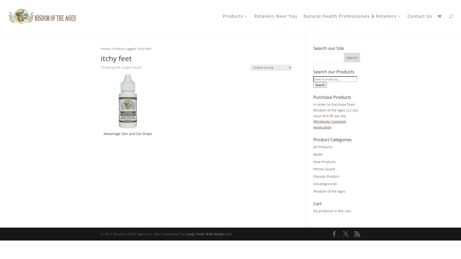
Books (318, 154)
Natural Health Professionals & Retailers (349, 16)
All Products (323, 147)
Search (320, 85)
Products (233, 16)
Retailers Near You (275, 16)
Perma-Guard (324, 169)
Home (105, 49)
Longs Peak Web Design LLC (208, 234)
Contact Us (419, 16)
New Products (324, 161)
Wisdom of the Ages (329, 191)
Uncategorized (325, 184)
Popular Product (326, 176)
